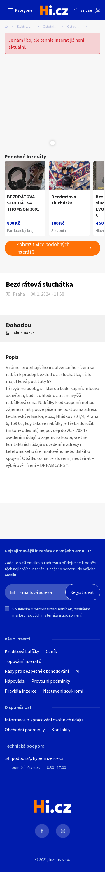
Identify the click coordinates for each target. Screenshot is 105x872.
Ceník (51, 651)
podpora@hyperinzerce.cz (38, 758)
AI (78, 671)
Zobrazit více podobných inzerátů (42, 248)
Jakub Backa (23, 333)
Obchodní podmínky (25, 729)
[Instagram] (63, 831)
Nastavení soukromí (63, 691)
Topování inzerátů (23, 661)
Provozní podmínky (50, 681)
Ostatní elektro (54, 26)
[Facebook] (42, 831)
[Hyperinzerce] (54, 10)
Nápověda (14, 681)
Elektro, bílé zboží (29, 26)
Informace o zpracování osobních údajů (44, 720)
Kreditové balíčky (22, 651)
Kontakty (60, 729)
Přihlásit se (82, 10)
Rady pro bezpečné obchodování (37, 671)
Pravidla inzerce (20, 691)
